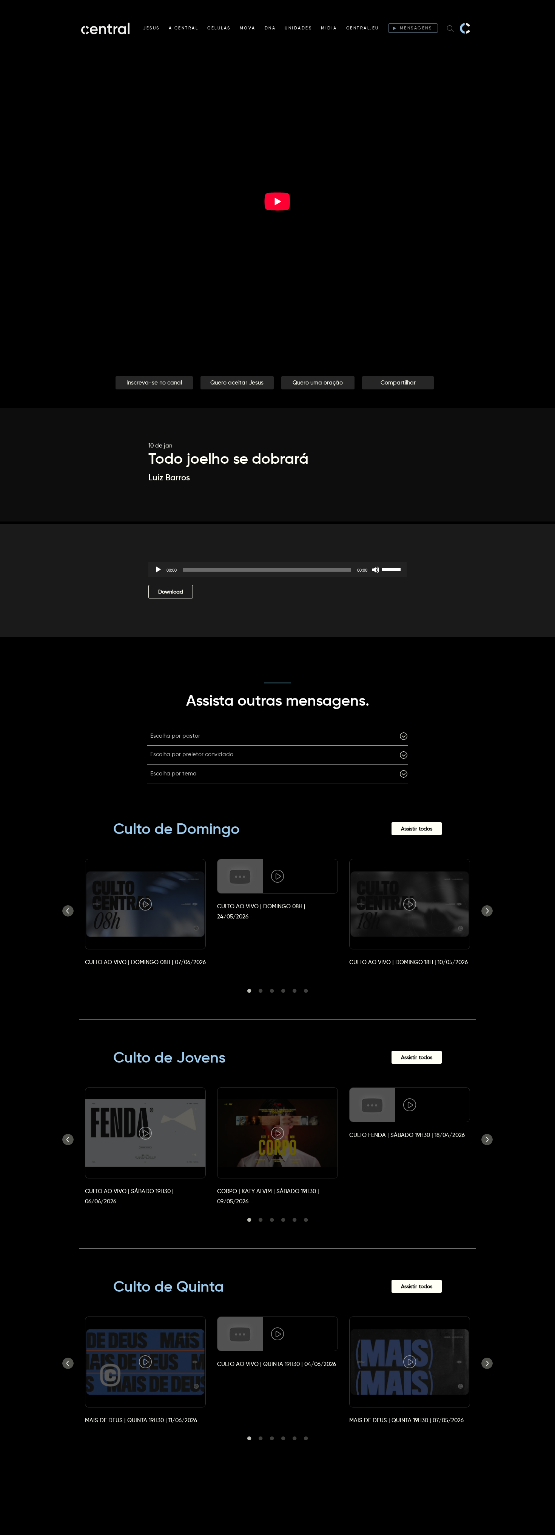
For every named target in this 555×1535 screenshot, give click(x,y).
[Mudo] (375, 570)
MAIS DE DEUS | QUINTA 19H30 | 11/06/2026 (141, 1420)
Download (170, 591)
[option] (145, 905)
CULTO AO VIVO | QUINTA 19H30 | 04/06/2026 (276, 1363)
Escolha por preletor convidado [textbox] (191, 754)
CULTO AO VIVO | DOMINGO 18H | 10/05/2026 (408, 962)
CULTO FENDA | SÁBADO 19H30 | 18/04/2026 (407, 1134)
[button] (154, 382)
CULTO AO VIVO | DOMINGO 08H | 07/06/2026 (145, 962)
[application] (277, 569)
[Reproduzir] (158, 570)
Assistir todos (416, 828)
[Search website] (450, 28)
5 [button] (294, 991)
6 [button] (306, 991)
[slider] (392, 569)
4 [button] (283, 991)
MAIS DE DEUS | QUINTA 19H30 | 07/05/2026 (406, 1420)
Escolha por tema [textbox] (173, 773)
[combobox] (277, 736)
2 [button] (260, 991)
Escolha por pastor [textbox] (175, 735)
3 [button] (272, 991)
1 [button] (249, 991)
